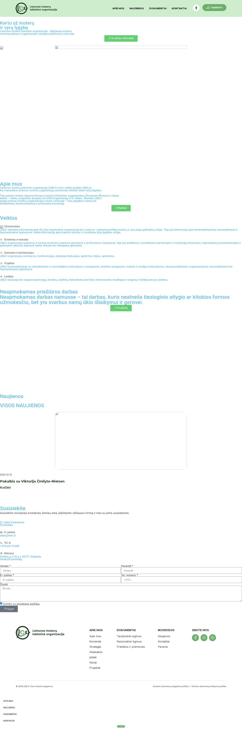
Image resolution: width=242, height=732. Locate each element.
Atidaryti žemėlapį (11, 559)
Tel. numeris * (129, 575)
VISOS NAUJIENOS (22, 405)
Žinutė (4, 584)
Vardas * (5, 566)
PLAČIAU (5, 487)
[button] (121, 380)
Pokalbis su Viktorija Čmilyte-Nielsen (32, 481)
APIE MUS (118, 8)
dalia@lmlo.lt (8, 535)
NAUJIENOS (137, 8)
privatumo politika (28, 603)
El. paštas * (7, 575)
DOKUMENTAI (157, 8)
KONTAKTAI (179, 8)
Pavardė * (127, 566)
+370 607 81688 (9, 546)
